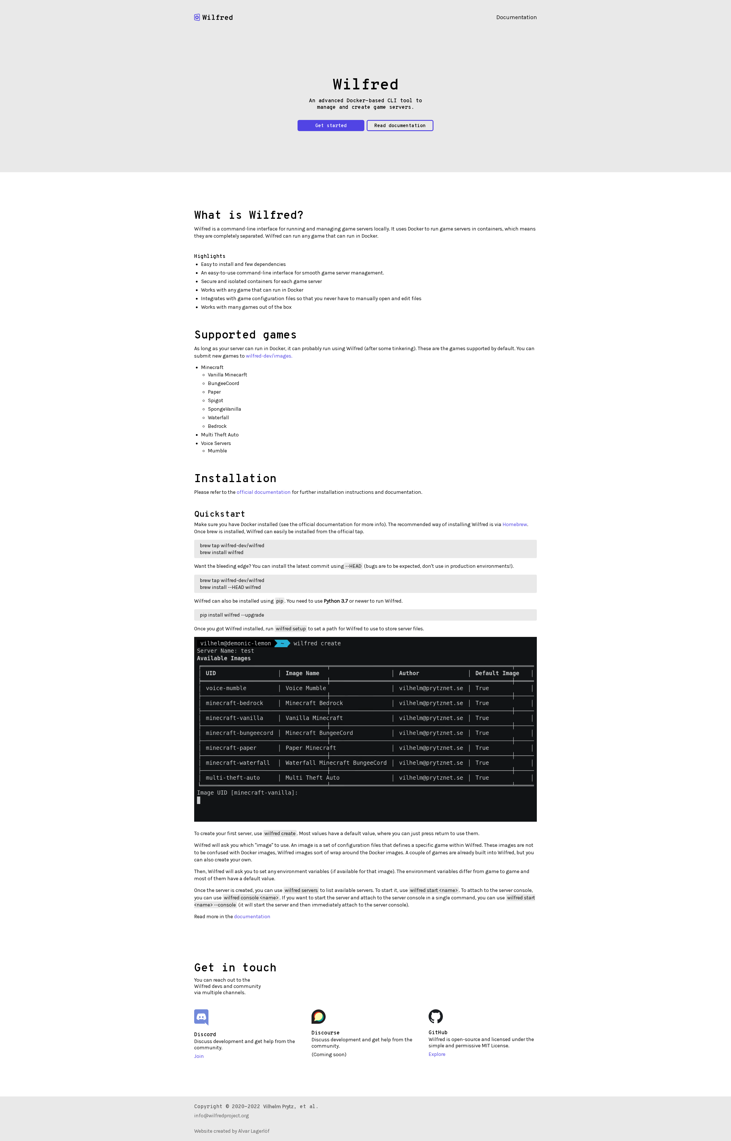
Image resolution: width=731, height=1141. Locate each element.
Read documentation (400, 126)
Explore (437, 1054)
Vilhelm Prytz (278, 1106)
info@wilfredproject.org (221, 1115)
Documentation (516, 17)
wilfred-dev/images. (269, 356)
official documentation (264, 492)
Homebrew (515, 524)
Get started (331, 126)
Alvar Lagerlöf (254, 1131)
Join (199, 1056)
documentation (252, 916)
